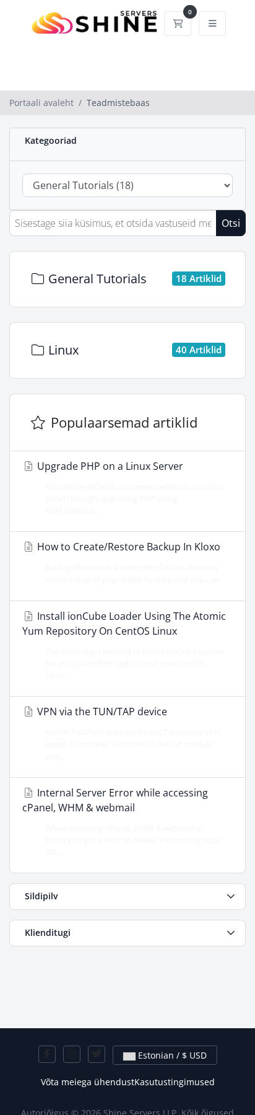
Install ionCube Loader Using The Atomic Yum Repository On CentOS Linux (124, 645)
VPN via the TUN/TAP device (127, 733)
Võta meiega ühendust (87, 1082)
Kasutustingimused (174, 1082)
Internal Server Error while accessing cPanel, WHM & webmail (122, 821)
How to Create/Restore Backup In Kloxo (130, 562)
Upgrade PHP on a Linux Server (129, 487)
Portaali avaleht (41, 102)
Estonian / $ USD (171, 1055)
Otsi (231, 223)
